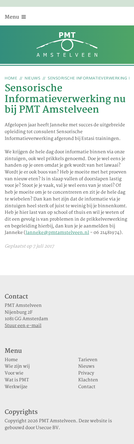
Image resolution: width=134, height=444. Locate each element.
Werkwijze (16, 387)
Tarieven (88, 360)
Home (11, 78)
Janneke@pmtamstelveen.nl (57, 232)
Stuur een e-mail (23, 326)
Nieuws (32, 78)
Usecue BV (47, 428)
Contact (86, 387)
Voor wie (14, 373)
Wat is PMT (17, 380)
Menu (12, 17)
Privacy (86, 373)
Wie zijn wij (17, 366)
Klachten (88, 380)
